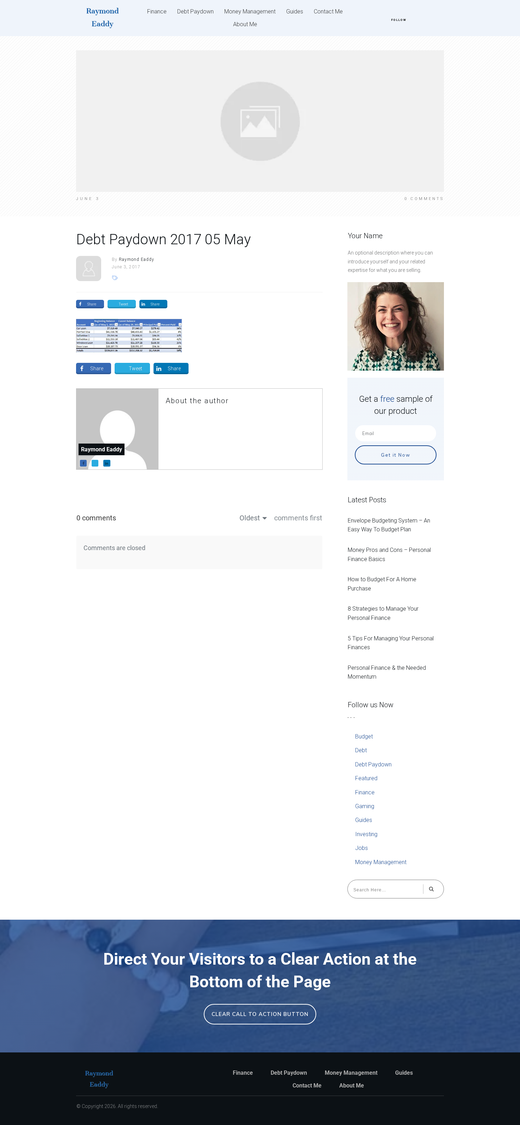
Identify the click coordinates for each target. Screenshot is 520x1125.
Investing (366, 834)
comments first (298, 518)
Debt (361, 750)
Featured (366, 778)
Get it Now (395, 455)
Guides (363, 820)
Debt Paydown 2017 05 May (163, 239)
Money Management (380, 862)
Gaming (364, 806)
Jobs (361, 848)
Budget (364, 736)
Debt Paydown (373, 764)
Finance (365, 792)
